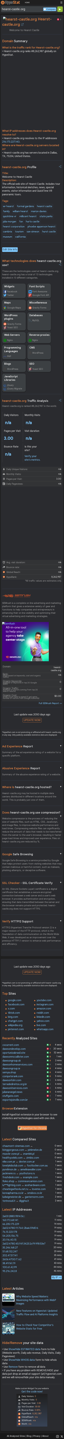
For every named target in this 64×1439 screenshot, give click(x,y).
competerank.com (12, 1076)
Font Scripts (37, 286)
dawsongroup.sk (11, 1060)
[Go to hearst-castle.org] (22, 24)
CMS (32, 347)
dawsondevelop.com (14, 1049)
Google (32, 854)
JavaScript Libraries (11, 378)
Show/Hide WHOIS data (22, 1360)
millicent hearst (28, 216)
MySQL (35, 320)
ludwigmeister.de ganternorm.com (23, 1197)
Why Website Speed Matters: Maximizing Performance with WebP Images (36, 1300)
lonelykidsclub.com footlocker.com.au (25, 1165)
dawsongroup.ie (11, 1068)
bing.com (13, 1017)
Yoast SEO (12, 327)
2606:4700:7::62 (11, 1259)
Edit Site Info (10, 249)
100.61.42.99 (9, 1267)
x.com (11, 1008)
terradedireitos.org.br (14, 1084)
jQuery (10, 385)
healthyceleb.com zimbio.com (20, 1157)
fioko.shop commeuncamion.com (22, 1181)
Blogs (7, 363)
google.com (14, 1000)
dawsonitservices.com (15, 1088)
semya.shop (9, 1072)
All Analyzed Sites (16, 1436)
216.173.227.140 (11, 141)
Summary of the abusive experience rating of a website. (31, 774)
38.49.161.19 (8, 1263)
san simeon (33, 231)
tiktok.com (14, 1012)
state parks (46, 216)
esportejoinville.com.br (15, 1099)
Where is (32, 787)
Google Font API (40, 295)
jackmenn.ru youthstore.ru (18, 1173)
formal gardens (25, 206)
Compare (51, 9)
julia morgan (9, 221)
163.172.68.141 (10, 1220)
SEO (31, 363)
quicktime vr (9, 216)
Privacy (36, 1436)
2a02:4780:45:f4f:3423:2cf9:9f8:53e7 (24, 1243)
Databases (36, 315)
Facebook (12, 291)
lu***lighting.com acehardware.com (23, 1185)
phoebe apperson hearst (41, 226)
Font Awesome (39, 291)
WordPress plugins (11, 317)
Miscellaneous (38, 302)
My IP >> (56, 1277)
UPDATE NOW (32, 720)
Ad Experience (32, 746)
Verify (32, 921)
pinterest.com (16, 1029)
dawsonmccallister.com (15, 1056)
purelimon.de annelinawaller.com (21, 1169)
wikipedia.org (15, 1025)
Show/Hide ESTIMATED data (24, 1349)
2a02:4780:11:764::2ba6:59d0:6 (20, 1228)
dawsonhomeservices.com (17, 1064)
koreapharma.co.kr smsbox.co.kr (22, 1193)
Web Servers (12, 335)
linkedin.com (43, 1017)
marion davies (38, 211)
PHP (9, 356)
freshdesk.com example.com (20, 1177)
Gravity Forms (39, 307)
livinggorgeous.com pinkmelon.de (22, 1150)
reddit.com (43, 1012)
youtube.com (44, 1000)
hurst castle (49, 231)
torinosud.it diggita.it (15, 1200)
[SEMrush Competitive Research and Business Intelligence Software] (16, 596)
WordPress (37, 352)
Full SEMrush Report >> (50, 703)
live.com (41, 1025)
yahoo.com (43, 1021)
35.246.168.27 (10, 1247)
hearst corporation (14, 226)
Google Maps (14, 307)
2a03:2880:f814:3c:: (13, 1216)
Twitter (10, 295)
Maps (7, 302)
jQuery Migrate (14, 388)
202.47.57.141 (10, 1255)
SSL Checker (32, 883)
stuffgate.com (10, 1096)
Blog (29, 1436)
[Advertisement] (32, 93)
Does (32, 813)
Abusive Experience (32, 768)
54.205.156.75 (10, 1235)
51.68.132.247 (10, 1251)
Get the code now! (32, 1391)
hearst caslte (44, 206)
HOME (27, 2)
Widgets (9, 286)
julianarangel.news (12, 1092)
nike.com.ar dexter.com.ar (18, 1161)
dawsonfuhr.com (11, 1080)
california (20, 236)
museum (7, 236)
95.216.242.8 (9, 1271)
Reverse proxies (39, 335)
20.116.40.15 (9, 1239)
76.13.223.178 (9, 1232)
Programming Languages (12, 349)
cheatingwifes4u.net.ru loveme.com (24, 1189)
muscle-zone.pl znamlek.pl (18, 1153)
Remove (13, 1366)
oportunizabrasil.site (13, 1052)
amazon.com (44, 1008)
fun (21, 221)
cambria (7, 231)
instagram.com (45, 1004)
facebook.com (16, 1004)
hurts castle (32, 221)
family (6, 211)
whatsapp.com (45, 1029)
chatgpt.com (15, 1021)
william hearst (20, 211)
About (45, 1436)
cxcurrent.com (10, 1045)
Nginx (10, 340)
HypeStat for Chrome (34, 1128)
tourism (19, 231)
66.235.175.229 (10, 1224)
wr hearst (8, 206)
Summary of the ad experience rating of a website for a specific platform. (31, 754)
